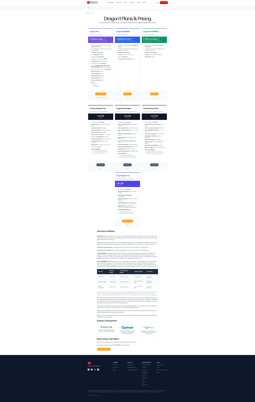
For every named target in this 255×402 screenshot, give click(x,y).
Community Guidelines (162, 369)
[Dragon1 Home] (92, 2)
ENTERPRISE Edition (132, 369)
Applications (145, 372)
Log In (157, 2)
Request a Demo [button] (127, 221)
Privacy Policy (160, 364)
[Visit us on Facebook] (98, 370)
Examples (144, 377)
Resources (144, 369)
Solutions (144, 367)
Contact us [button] (127, 93)
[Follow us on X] (95, 370)
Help (143, 379)
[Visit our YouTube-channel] (92, 370)
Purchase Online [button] (101, 93)
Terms (114, 369)
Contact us (115, 367)
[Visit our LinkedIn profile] (89, 370)
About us (115, 364)
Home (88, 12)
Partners (144, 2)
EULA (158, 372)
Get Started (163, 2)
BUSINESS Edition (132, 367)
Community (145, 384)
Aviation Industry (146, 364)
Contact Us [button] (100, 164)
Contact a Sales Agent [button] (104, 349)
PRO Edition (130, 364)
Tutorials (144, 374)
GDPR (158, 367)
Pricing (138, 2)
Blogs (143, 382)
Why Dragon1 (111, 2)
